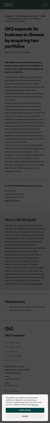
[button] (25, 410)
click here (34, 405)
